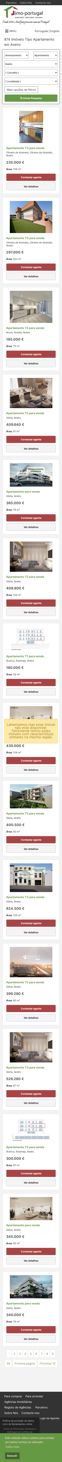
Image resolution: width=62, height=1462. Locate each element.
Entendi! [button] (12, 1455)
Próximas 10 (47, 1363)
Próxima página (25, 1363)
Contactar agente (31, 177)
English (54, 31)
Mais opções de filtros (21, 89)
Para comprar (13, 1396)
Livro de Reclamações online (17, 1424)
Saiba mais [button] (12, 1446)
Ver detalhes (31, 186)
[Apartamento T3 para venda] (31, 126)
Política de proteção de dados (18, 1420)
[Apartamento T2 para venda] (31, 306)
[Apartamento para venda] (31, 474)
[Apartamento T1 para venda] (31, 638)
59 (8, 1363)
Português (41, 31)
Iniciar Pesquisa (32, 98)
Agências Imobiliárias (18, 1402)
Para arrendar (34, 1396)
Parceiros (11, 2)
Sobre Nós (26, 2)
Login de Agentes (49, 1418)
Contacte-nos (43, 2)
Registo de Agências (17, 1407)
